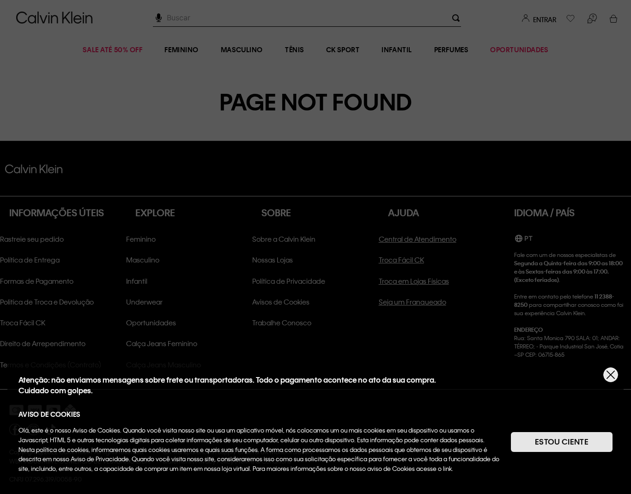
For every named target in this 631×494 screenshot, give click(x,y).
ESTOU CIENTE (562, 441)
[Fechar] (610, 374)
